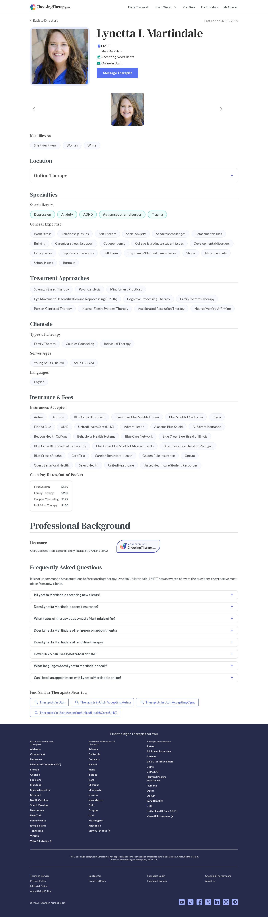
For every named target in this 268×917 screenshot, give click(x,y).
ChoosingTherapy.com (218, 875)
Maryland (36, 784)
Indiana (92, 774)
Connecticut (37, 754)
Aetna (150, 746)
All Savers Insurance (159, 751)
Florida (34, 769)
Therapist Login (156, 875)
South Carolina (39, 805)
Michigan (93, 784)
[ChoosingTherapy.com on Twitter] (208, 902)
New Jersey (37, 810)
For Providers (209, 7)
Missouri (35, 795)
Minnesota (95, 789)
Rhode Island (38, 825)
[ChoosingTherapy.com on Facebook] (199, 902)
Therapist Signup (157, 881)
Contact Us (94, 875)
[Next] (221, 109)
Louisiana (36, 779)
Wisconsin (94, 825)
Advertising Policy (40, 891)
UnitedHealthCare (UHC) (162, 811)
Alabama (35, 749)
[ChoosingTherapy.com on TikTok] (191, 902)
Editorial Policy (38, 886)
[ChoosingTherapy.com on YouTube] (182, 902)
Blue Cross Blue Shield (160, 761)
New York (36, 815)
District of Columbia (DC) (45, 764)
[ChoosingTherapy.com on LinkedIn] (217, 902)
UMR (150, 805)
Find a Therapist (138, 7)
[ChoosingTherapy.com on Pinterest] (235, 902)
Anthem (151, 756)
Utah (117, 63)
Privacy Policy (38, 881)
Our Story (189, 7)
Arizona (93, 749)
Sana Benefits (155, 800)
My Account (231, 7)
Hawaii (92, 764)
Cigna (150, 766)
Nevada (93, 795)
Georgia (35, 774)
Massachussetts (40, 789)
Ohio (91, 805)
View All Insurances (158, 816)
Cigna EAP (153, 771)
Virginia (35, 835)
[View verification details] (138, 546)
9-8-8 (195, 856)
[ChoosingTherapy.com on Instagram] (226, 902)
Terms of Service (40, 875)
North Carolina (39, 800)
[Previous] (33, 109)
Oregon (93, 810)
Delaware (36, 759)
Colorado (94, 759)
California (94, 754)
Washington (95, 820)
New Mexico (95, 800)
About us (210, 881)
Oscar (150, 790)
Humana (152, 785)
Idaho (91, 769)
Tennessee (36, 830)
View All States (39, 840)
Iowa (91, 779)
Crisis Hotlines (97, 881)
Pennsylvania (38, 820)
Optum (151, 795)
